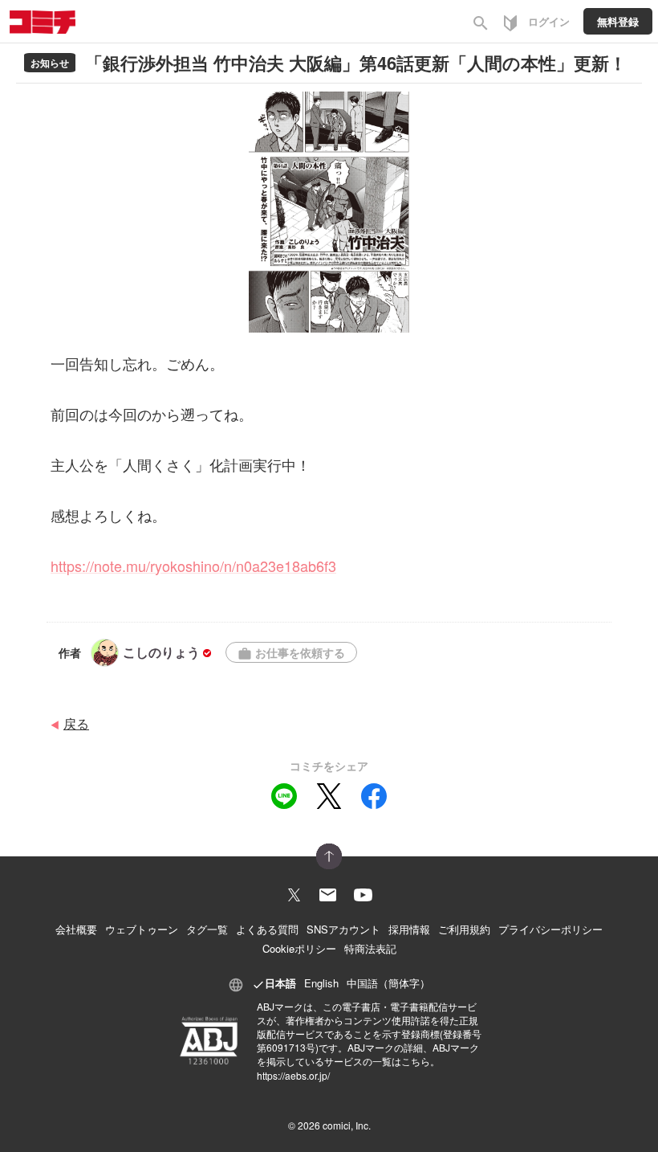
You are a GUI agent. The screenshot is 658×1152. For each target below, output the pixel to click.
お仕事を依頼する (291, 652)
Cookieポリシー (299, 948)
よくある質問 (267, 929)
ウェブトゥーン (141, 929)
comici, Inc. (347, 1125)
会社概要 (76, 929)
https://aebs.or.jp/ (293, 1075)
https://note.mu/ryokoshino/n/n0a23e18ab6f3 (193, 565)
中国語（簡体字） (388, 983)
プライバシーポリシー (550, 929)
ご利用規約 (464, 929)
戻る (76, 723)
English (321, 983)
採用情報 (409, 929)
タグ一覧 (207, 929)
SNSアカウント (343, 929)
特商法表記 (370, 948)
